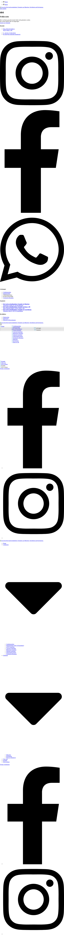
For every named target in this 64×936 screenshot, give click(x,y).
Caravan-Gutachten (11, 648)
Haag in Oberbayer (11, 757)
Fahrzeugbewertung (11, 652)
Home (4, 543)
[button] (2, 365)
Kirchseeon (9, 756)
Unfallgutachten (10, 644)
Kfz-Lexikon (6, 762)
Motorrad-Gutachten (11, 649)
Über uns (5, 759)
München (8, 755)
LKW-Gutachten (10, 647)
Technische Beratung (11, 654)
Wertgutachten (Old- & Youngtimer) (15, 645)
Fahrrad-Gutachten (11, 651)
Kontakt (5, 760)
